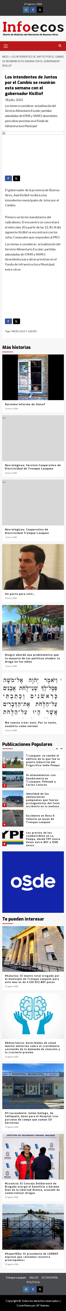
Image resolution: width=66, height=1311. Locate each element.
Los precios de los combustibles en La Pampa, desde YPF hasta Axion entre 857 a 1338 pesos (43, 820)
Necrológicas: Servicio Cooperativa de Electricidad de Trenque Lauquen (33, 467)
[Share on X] (16, 178)
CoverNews (24, 1305)
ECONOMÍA (50, 1277)
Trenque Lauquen (15, 1277)
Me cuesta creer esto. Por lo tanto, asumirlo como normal (31, 724)
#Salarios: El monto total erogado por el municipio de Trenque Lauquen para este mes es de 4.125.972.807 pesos (32, 979)
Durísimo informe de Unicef (25, 404)
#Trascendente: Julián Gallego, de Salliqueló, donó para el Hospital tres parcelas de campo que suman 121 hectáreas (31, 1118)
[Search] (60, 46)
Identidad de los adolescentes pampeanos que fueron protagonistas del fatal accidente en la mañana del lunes (43, 782)
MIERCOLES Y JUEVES (24, 331)
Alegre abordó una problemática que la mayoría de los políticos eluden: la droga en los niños (32, 658)
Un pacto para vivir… (20, 594)
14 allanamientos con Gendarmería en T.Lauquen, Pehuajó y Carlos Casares (41, 760)
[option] (33, 761)
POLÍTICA (33, 1282)
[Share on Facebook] (8, 178)
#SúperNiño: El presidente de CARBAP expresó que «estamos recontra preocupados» (31, 1257)
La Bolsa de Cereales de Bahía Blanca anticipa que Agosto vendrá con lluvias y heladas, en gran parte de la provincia (42, 840)
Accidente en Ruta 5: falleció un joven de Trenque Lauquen (40, 799)
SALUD (33, 1277)
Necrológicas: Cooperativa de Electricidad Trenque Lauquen (27, 531)
